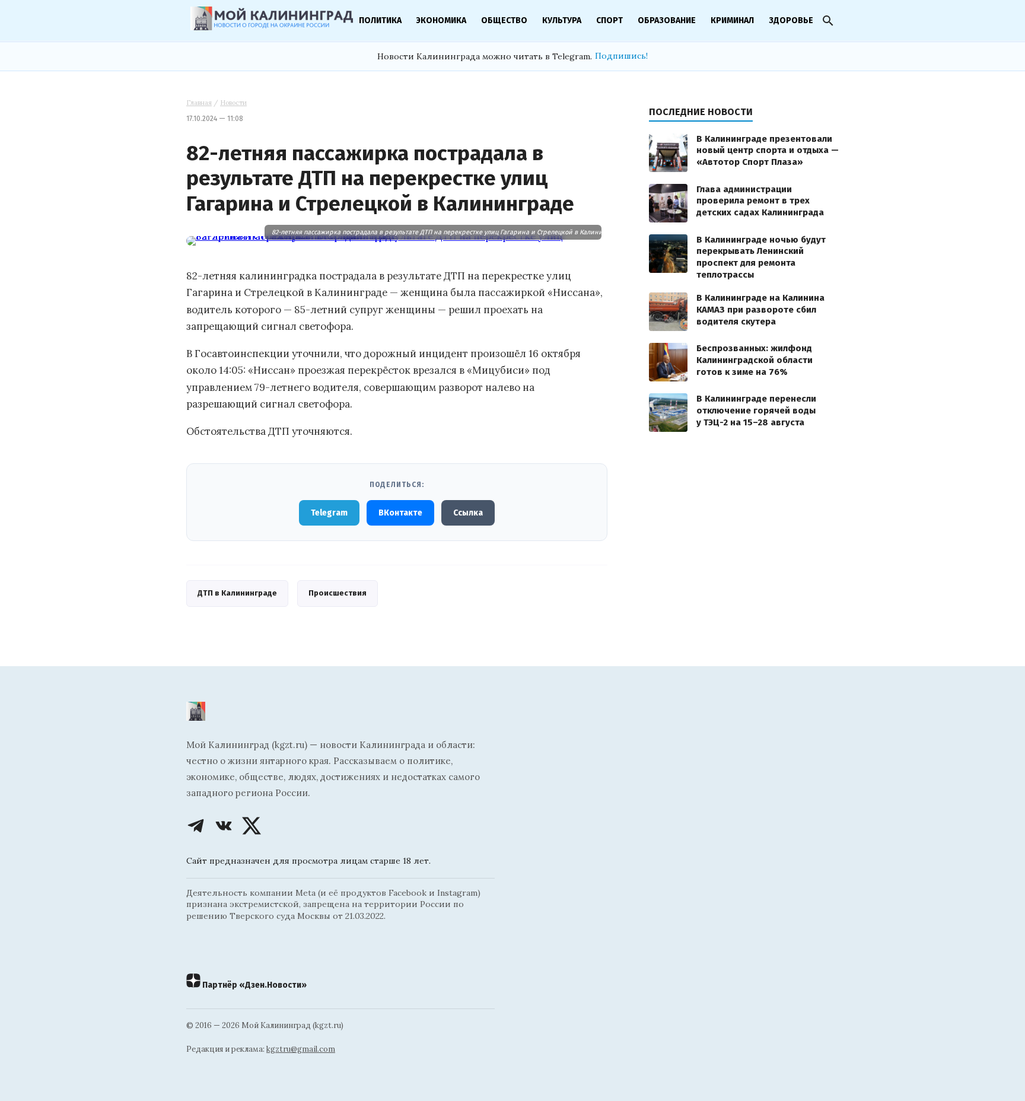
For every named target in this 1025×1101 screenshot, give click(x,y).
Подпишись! (621, 55)
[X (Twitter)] (251, 825)
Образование (667, 20)
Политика (380, 20)
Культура (561, 20)
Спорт (609, 20)
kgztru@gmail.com (300, 1049)
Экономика (441, 20)
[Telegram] (195, 825)
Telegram (329, 513)
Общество (504, 20)
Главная (199, 102)
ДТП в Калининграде (237, 592)
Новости (233, 102)
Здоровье (791, 20)
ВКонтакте (400, 513)
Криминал (732, 20)
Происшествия (337, 592)
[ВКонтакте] (223, 825)
